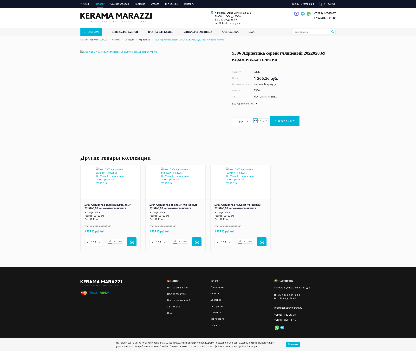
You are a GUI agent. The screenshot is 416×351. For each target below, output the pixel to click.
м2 (255, 120)
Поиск (332, 31)
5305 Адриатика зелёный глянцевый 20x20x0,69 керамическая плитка (107, 206)
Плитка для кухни (176, 293)
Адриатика (144, 39)
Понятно (293, 344)
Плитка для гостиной (178, 300)
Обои (170, 312)
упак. (265, 120)
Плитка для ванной (177, 287)
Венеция (129, 39)
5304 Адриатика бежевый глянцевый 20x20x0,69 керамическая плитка (173, 206)
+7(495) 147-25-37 (325, 13)
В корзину (284, 121)
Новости (215, 325)
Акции (174, 281)
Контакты (215, 312)
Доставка (215, 299)
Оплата (214, 293)
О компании (217, 287)
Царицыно (286, 281)
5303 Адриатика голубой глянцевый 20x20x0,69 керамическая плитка (237, 206)
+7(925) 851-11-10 (325, 18)
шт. (259, 120)
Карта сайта (217, 318)
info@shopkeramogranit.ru (229, 23)
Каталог (116, 39)
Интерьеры (216, 306)
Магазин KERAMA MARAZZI (93, 39)
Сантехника (173, 306)
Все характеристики (243, 103)
